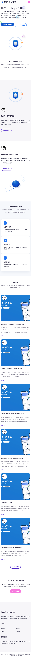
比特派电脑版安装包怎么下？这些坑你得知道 (11, 547)
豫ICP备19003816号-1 (16, 656)
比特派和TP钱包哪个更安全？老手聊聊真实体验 (12, 413)
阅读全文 (3, 335)
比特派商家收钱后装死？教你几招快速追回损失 (12, 458)
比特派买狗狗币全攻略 (6, 502)
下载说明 (3, 631)
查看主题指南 (6, 130)
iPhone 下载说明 (21, 25)
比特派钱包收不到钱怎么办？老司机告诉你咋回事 (12, 324)
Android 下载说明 (7, 24)
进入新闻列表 (15, 566)
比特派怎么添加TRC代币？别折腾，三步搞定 (11, 368)
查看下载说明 (15, 591)
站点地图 (18, 631)
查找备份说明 (6, 168)
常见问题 (18, 628)
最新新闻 (3, 628)
